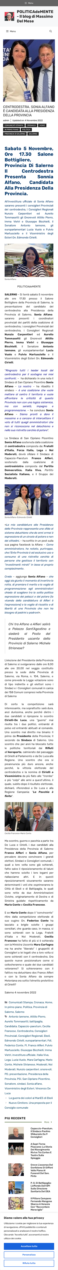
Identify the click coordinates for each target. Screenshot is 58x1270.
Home (42, 125)
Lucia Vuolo (19, 1059)
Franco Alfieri (36, 1045)
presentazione (18, 1074)
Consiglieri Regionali (30, 1035)
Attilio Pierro (37, 1016)
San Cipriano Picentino (36, 1078)
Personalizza (29, 1254)
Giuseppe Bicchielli (32, 1050)
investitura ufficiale (24, 1054)
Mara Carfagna (36, 1059)
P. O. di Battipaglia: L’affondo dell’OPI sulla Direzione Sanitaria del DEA (41, 1187)
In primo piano (11, 130)
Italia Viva (42, 1054)
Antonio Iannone (19, 1016)
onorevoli (46, 1069)
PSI (19, 1078)
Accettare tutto (29, 1246)
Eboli (47, 1035)
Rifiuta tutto (29, 1263)
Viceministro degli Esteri (19, 1088)
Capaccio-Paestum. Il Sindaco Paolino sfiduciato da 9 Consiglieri (42, 1132)
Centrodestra (25, 1031)
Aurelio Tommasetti (16, 1021)
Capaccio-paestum (29, 1026)
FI (26, 1045)
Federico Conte (14, 1045)
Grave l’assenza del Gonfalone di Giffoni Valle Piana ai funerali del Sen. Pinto (42, 1170)
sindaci (21, 1083)
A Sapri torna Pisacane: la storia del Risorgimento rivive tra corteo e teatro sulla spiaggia (41, 1151)
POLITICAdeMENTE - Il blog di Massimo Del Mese (35, 16)
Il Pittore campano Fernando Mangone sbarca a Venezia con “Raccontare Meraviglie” (41, 1204)
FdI (49, 1040)
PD (6, 1074)
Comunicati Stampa (14, 125)
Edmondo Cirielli (14, 1040)
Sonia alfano (34, 1083)
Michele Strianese (24, 1064)
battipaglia (36, 1021)
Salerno (33, 134)
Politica (26, 130)
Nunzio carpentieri (28, 1069)
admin (6, 120)
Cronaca (31, 125)
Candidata (11, 1026)
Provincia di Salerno (15, 134)
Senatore (10, 1083)
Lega (8, 1059)
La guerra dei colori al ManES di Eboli (31, 1098)
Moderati (41, 1064)
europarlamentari (35, 1040)
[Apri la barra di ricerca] (50, 31)
